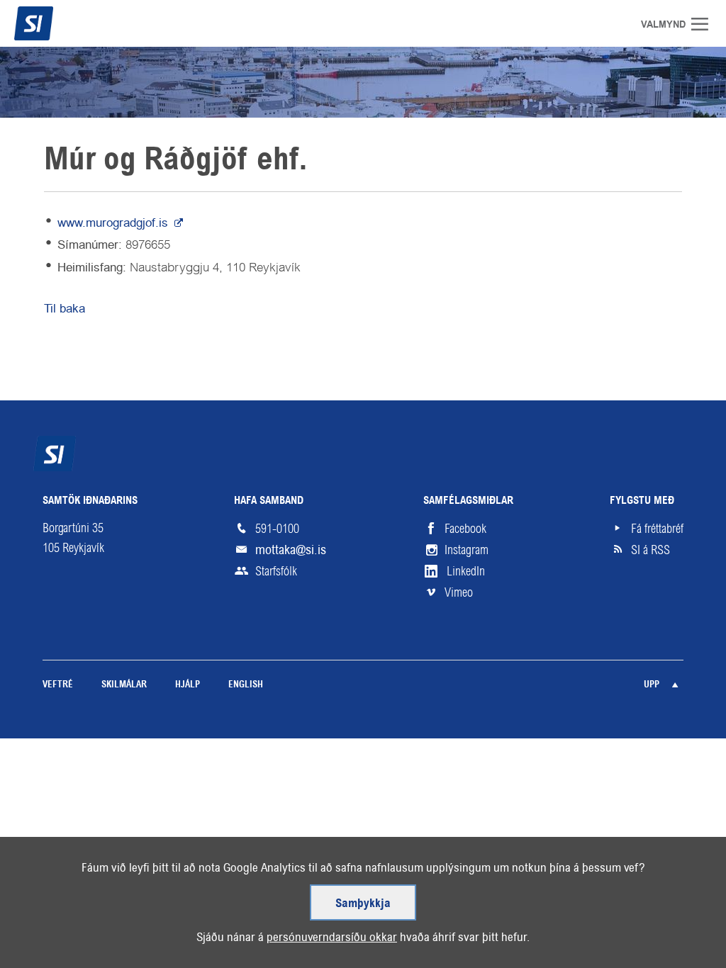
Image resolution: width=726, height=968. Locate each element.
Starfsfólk (276, 571)
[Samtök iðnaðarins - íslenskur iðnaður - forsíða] (60, 23)
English (245, 685)
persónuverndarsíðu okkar (332, 937)
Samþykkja (363, 904)
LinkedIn (466, 571)
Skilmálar (124, 685)
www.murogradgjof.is (114, 222)
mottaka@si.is (290, 549)
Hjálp (187, 685)
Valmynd (705, 24)
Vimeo (459, 592)
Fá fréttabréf (657, 529)
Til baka (64, 308)
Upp (651, 685)
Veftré (58, 685)
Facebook (465, 529)
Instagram (466, 550)
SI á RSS (650, 550)
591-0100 (277, 529)
